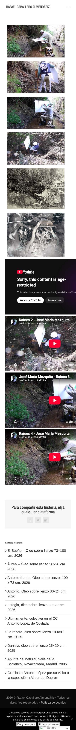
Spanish (51, 727)
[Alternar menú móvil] (69, 7)
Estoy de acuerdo (26, 724)
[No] (71, 719)
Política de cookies (53, 702)
